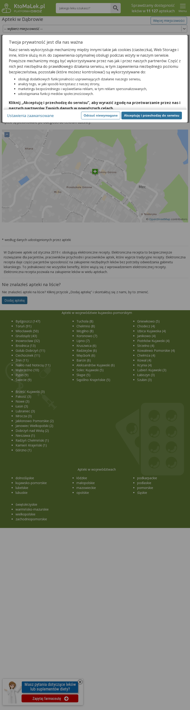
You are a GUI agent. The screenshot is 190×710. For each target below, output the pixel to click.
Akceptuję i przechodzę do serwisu (151, 115)
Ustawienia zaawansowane (30, 115)
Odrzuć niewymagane (101, 115)
